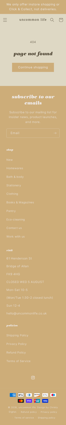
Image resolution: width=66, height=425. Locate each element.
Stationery (13, 185)
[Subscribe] (55, 133)
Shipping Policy (17, 335)
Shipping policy (46, 417)
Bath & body (15, 176)
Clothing (12, 193)
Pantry (11, 211)
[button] (5, 20)
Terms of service (24, 417)
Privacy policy (49, 412)
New (9, 159)
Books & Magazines (20, 202)
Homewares (14, 168)
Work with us (15, 236)
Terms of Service (18, 361)
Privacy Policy (16, 344)
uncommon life (27, 407)
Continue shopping (33, 67)
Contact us (14, 228)
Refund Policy (16, 352)
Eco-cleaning (15, 219)
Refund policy (29, 412)
